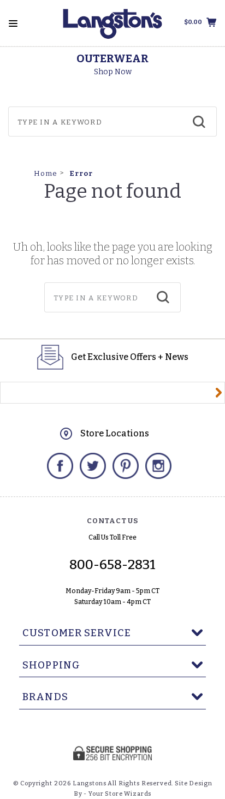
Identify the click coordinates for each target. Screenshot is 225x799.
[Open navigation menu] (13, 23)
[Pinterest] (125, 466)
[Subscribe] (218, 392)
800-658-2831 (112, 564)
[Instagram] (158, 466)
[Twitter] (93, 466)
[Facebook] (60, 466)
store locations (114, 433)
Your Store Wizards (119, 793)
